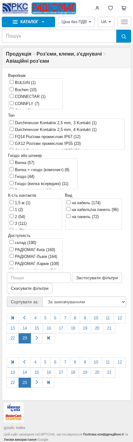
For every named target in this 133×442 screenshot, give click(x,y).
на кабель (86, 202)
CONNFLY (26, 103)
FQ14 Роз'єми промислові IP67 (47, 136)
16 (49, 328)
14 (25, 328)
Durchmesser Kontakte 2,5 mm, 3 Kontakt (55, 122)
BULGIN (25, 82)
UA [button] (104, 21)
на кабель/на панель (94, 209)
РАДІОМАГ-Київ (34, 249)
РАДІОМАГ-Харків (36, 263)
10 (96, 318)
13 (13, 328)
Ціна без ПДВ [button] (74, 21)
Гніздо (24, 176)
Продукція (18, 54)
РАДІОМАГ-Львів (35, 256)
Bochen (25, 89)
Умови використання (20, 439)
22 (13, 338)
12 (120, 318)
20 (97, 328)
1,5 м (22, 202)
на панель (85, 216)
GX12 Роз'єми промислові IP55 (47, 143)
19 (85, 328)
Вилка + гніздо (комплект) (41, 169)
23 (25, 338)
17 (61, 328)
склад (25, 242)
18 (73, 328)
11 (108, 318)
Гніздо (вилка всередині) (41, 183)
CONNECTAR (29, 96)
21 (109, 328)
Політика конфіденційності (103, 434)
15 (37, 328)
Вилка (24, 162)
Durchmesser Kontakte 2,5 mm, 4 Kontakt (55, 129)
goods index (14, 427)
